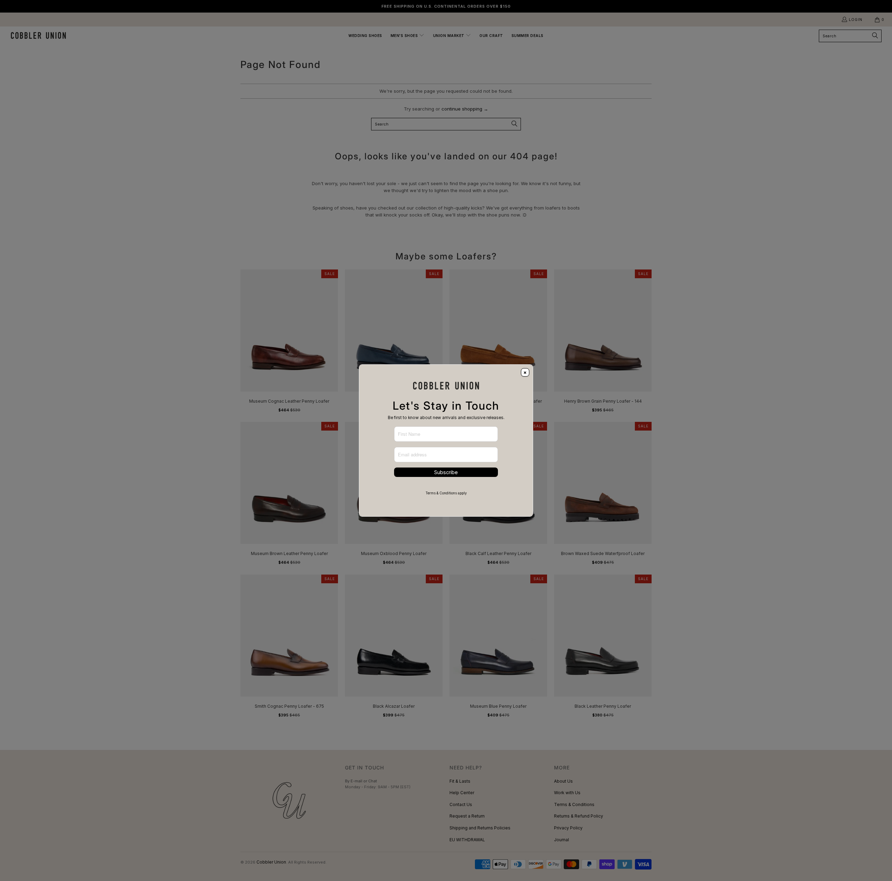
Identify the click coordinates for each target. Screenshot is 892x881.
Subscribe (446, 472)
